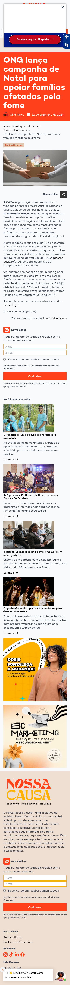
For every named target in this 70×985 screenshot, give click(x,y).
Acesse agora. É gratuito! (35, 39)
